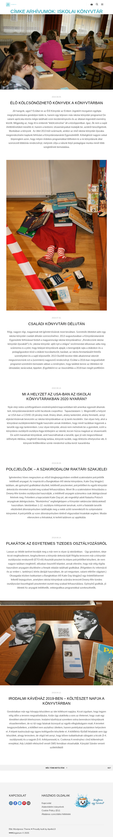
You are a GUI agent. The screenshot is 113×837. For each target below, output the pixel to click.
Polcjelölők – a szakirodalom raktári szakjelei (56, 469)
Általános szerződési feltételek (56, 814)
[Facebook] (15, 803)
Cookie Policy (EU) (51, 810)
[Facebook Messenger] (20, 803)
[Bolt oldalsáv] (91, 4)
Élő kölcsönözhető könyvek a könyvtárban (56, 103)
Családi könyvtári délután (56, 324)
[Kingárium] (11, 4)
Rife (11, 829)
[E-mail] (28, 803)
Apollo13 (52, 829)
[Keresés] (97, 4)
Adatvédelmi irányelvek (53, 807)
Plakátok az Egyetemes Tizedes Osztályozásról (56, 543)
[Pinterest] (24, 803)
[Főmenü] (102, 4)
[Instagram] (11, 803)
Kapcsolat (46, 803)
